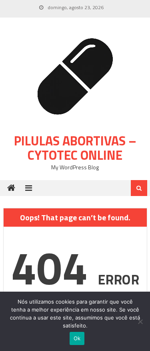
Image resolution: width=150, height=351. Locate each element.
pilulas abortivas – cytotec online (75, 148)
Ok (77, 338)
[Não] (140, 322)
